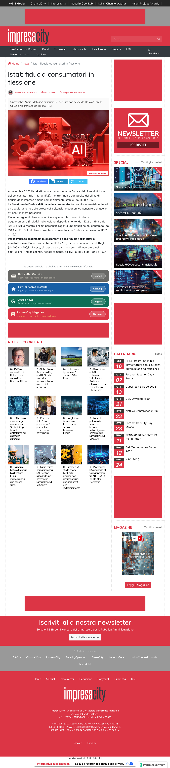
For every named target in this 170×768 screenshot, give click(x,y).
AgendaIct (85, 664)
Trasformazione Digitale (23, 49)
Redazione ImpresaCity (26, 92)
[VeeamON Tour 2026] (138, 204)
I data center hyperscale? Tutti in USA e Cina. (71, 373)
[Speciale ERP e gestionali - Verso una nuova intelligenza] (138, 230)
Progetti (116, 49)
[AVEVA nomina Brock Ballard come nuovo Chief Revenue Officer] (18, 356)
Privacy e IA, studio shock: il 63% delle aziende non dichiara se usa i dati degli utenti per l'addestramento (71, 477)
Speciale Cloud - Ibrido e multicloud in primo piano (132, 288)
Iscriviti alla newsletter (85, 637)
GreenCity (98, 657)
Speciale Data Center (129, 187)
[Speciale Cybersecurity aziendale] (138, 256)
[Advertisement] (85, 603)
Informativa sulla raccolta (53, 763)
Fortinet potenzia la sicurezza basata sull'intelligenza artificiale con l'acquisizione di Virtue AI (97, 428)
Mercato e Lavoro (19, 54)
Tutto (158, 353)
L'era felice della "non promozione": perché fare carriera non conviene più (44, 425)
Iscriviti (98, 276)
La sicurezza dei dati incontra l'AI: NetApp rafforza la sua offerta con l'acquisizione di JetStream (45, 476)
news (26, 63)
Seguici (98, 301)
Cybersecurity (79, 49)
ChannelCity (38, 3)
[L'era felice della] (45, 405)
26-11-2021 (49, 92)
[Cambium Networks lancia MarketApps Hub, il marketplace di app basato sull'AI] (18, 454)
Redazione (85, 679)
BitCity (17, 657)
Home (15, 63)
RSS (133, 679)
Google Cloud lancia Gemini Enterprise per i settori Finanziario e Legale (71, 425)
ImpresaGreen (117, 657)
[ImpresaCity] (28, 36)
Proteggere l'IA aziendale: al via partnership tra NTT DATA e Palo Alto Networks (97, 474)
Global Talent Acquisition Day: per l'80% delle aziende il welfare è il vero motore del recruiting (45, 378)
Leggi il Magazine (138, 585)
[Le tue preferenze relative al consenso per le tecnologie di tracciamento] (152, 765)
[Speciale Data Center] (138, 179)
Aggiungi (97, 288)
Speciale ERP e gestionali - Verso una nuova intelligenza (136, 237)
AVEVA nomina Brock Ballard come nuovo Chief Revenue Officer (18, 375)
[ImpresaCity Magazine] (138, 553)
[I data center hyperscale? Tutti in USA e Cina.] (71, 356)
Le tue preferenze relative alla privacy (99, 763)
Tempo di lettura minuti (73, 92)
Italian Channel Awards (112, 3)
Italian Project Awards (145, 3)
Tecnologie (60, 49)
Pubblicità (120, 679)
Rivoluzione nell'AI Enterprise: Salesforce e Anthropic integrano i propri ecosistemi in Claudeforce (97, 379)
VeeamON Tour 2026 (129, 213)
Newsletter (154, 53)
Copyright (103, 679)
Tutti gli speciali (151, 162)
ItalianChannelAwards (144, 657)
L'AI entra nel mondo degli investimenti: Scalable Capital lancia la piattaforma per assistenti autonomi (18, 428)
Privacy (91, 743)
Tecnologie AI (99, 49)
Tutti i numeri (153, 527)
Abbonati (97, 314)
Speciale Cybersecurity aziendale (136, 264)
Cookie (78, 743)
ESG (128, 49)
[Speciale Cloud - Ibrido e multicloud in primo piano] (138, 282)
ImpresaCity (58, 3)
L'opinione (40, 54)
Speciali (50, 679)
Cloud (45, 49)
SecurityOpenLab (82, 3)
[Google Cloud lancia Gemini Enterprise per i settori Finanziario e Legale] (71, 405)
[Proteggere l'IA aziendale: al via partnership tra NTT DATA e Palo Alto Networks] (98, 454)
